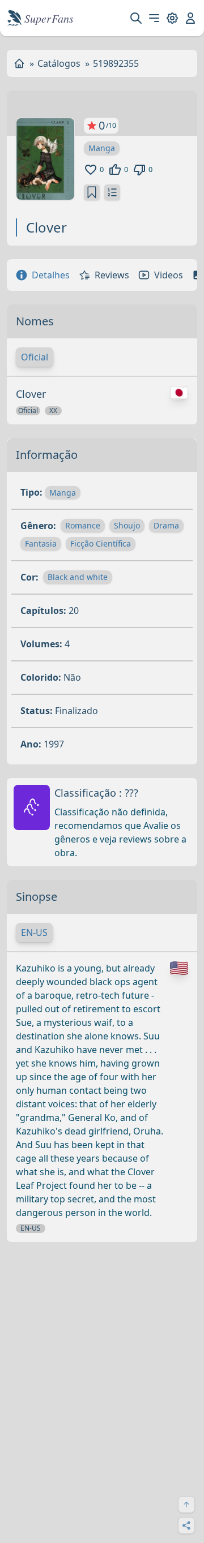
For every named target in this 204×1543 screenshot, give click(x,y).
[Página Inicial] (19, 63)
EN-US (34, 932)
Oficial (34, 357)
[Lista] (112, 192)
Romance (82, 525)
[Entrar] (190, 18)
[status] (92, 192)
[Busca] (136, 18)
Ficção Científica (100, 543)
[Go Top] (186, 1504)
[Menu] (154, 18)
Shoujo (127, 525)
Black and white (78, 576)
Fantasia (41, 543)
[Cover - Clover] (45, 159)
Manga (101, 148)
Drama (166, 525)
